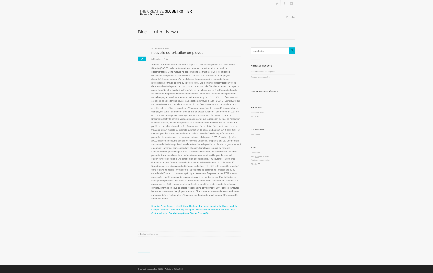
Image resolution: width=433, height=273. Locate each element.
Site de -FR (255, 164)
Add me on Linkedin (291, 3)
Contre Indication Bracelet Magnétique (170, 213)
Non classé (158, 58)
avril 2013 (255, 116)
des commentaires (260, 160)
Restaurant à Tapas (198, 205)
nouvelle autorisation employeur (178, 53)
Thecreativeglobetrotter (147, 268)
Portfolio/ (290, 17)
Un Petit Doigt (228, 209)
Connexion (255, 152)
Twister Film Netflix (199, 213)
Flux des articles (260, 156)
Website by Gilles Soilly (174, 268)
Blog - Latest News (158, 31)
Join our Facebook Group (284, 3)
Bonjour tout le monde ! (149, 233)
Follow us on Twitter (276, 3)
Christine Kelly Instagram (182, 209)
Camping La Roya (218, 205)
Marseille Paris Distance (208, 209)
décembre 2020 (257, 112)
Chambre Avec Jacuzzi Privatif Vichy (169, 205)
